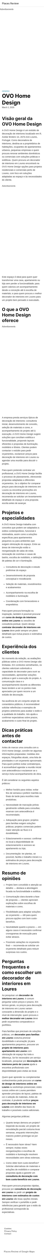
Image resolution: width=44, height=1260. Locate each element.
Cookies (7, 1229)
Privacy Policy (10, 1231)
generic (6, 91)
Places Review (10, 3)
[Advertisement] (22, 47)
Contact (7, 1234)
